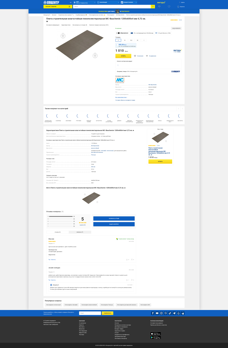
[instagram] (161, 313)
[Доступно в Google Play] (155, 337)
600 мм (93, 166)
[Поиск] (153, 6)
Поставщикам (83, 330)
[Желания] (169, 6)
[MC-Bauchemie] (119, 80)
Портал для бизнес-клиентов (158, 325)
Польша (93, 154)
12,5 (131, 40)
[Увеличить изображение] (110, 29)
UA (70, 2)
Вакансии (82, 328)
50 (144, 40)
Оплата (117, 323)
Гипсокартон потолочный (53, 304)
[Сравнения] (159, 6)
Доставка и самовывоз (121, 327)
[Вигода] (161, 2)
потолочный (110, 150)
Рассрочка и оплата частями (123, 325)
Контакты (82, 327)
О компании (82, 323)
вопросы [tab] (79, 232)
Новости (81, 325)
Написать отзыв (114, 218)
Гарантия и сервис (120, 330)
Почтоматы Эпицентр (121, 338)
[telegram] (174, 313)
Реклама (81, 334)
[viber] (165, 313)
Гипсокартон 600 (145, 304)
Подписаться (107, 313)
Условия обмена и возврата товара (125, 100)
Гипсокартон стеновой (71, 304)
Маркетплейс (83, 332)
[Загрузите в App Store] (155, 333)
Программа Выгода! (120, 336)
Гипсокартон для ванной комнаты (126, 304)
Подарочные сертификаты (122, 334)
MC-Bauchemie (152, 84)
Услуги (117, 332)
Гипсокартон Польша (107, 304)
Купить (123, 56)
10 (124, 40)
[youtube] (157, 313)
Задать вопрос (114, 224)
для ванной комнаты (97, 152)
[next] (182, 108)
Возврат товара (119, 328)
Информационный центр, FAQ (51, 322)
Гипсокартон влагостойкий (89, 304)
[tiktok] (170, 313)
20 (137, 40)
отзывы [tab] (57, 232)
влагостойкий (95, 148)
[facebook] (153, 313)
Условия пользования (156, 323)
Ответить (53, 259)
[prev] (178, 108)
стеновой (103, 150)
